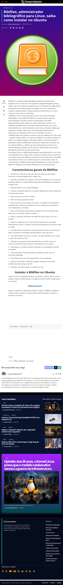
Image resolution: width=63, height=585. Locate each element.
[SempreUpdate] (31, 1)
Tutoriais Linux (8, 7)
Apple (4, 427)
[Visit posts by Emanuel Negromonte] (4, 374)
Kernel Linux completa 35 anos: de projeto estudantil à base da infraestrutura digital (21, 406)
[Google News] (14, 571)
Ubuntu (32, 361)
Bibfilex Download (35, 286)
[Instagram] (58, 374)
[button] (3, 1)
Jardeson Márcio (8, 422)
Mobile (5, 439)
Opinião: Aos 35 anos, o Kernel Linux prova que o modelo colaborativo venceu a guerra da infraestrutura (29, 465)
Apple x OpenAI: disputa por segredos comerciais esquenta (18, 430)
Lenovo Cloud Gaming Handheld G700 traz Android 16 (21, 418)
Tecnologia (6, 415)
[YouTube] (10, 571)
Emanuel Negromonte (14, 24)
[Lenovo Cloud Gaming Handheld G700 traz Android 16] (53, 419)
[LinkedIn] (60, 374)
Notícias (13, 415)
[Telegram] (26, 571)
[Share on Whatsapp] (16, 27)
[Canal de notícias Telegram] (33, 571)
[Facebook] (56, 374)
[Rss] (30, 571)
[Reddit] (22, 571)
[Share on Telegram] (19, 27)
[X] (6, 571)
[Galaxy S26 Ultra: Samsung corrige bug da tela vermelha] (53, 443)
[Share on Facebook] (10, 27)
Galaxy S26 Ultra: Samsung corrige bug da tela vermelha (20, 443)
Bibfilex (16, 361)
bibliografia (22, 361)
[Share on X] (13, 27)
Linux (27, 361)
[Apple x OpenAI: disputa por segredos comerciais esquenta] (53, 431)
